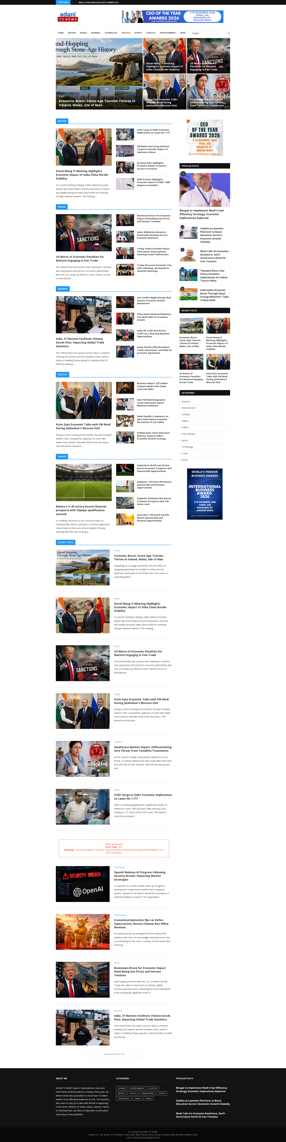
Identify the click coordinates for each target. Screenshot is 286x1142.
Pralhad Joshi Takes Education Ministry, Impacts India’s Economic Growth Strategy (153, 435)
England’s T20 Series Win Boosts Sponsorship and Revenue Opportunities (154, 484)
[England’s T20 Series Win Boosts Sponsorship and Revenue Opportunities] (125, 486)
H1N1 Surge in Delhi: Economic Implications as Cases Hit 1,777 (153, 131)
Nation (72, 33)
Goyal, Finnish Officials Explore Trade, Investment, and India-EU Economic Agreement (154, 350)
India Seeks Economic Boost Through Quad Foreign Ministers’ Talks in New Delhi (214, 295)
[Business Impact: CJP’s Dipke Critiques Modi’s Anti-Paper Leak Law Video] (125, 388)
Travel (185, 453)
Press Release (188, 433)
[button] (73, 2)
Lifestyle (151, 33)
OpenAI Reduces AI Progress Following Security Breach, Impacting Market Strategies (139, 875)
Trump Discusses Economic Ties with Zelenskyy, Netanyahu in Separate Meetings (154, 268)
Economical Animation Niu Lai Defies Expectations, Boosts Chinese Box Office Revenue (141, 923)
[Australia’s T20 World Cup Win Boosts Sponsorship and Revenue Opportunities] (125, 519)
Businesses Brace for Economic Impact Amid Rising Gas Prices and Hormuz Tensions (154, 218)
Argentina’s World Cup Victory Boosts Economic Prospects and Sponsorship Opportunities (154, 468)
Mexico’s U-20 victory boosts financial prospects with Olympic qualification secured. (81, 510)
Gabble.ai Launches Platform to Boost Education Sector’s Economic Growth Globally (211, 235)
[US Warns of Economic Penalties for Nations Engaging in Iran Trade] (206, 56)
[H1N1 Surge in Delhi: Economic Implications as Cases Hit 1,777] (125, 134)
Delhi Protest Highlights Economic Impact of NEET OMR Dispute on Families (153, 182)
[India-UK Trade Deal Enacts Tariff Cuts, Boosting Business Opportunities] (125, 335)
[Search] (228, 33)
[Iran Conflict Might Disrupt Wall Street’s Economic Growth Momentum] (125, 302)
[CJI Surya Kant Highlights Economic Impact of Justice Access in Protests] (125, 167)
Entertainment (168, 33)
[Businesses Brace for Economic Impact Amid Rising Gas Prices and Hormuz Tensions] (125, 220)
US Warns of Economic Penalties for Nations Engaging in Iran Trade (201, 66)
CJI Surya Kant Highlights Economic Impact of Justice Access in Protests (152, 165)
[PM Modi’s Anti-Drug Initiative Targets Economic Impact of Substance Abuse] (125, 151)
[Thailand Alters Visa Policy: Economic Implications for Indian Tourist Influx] (188, 275)
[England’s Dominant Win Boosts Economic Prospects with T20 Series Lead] (125, 503)
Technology (111, 33)
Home (61, 33)
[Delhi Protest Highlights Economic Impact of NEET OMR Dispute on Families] (125, 184)
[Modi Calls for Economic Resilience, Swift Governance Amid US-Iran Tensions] (188, 255)
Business (95, 33)
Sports (138, 33)
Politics (126, 33)
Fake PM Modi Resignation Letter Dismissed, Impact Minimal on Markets (151, 402)
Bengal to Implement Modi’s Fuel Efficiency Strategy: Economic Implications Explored (201, 214)
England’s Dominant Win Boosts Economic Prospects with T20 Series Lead (154, 501)
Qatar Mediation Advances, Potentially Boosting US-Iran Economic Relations (152, 235)
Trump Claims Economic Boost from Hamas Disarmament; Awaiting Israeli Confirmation (153, 251)
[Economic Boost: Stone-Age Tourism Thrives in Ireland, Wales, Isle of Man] (97, 74)
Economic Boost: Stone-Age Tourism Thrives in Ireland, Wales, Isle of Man (95, 103)
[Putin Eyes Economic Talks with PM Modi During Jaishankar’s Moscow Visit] (163, 92)
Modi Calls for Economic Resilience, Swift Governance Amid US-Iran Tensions (214, 256)
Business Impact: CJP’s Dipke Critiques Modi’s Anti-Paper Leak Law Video (152, 386)
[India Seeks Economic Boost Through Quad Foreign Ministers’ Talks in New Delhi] (188, 294)
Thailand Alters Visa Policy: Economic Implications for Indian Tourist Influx (214, 275)
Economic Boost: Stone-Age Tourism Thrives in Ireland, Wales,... (111, 2)
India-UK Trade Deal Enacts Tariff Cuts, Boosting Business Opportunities (153, 333)
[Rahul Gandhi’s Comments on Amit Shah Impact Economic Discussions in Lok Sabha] (125, 421)
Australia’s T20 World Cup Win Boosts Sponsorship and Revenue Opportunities (153, 517)
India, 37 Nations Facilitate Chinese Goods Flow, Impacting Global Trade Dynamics (80, 342)
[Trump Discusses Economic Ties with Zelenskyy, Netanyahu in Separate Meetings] (125, 270)
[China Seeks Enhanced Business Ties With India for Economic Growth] (125, 319)
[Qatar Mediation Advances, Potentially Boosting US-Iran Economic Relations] (125, 237)
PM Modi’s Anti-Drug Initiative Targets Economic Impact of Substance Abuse (153, 149)
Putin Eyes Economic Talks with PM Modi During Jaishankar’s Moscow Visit (160, 102)
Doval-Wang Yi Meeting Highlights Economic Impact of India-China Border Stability (162, 66)
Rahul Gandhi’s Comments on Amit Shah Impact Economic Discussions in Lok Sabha (152, 419)
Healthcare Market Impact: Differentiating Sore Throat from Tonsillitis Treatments (205, 102)
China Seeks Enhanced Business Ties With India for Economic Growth (154, 317)
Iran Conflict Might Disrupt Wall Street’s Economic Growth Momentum (154, 300)
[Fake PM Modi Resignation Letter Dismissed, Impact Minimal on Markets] (125, 404)
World (83, 33)
